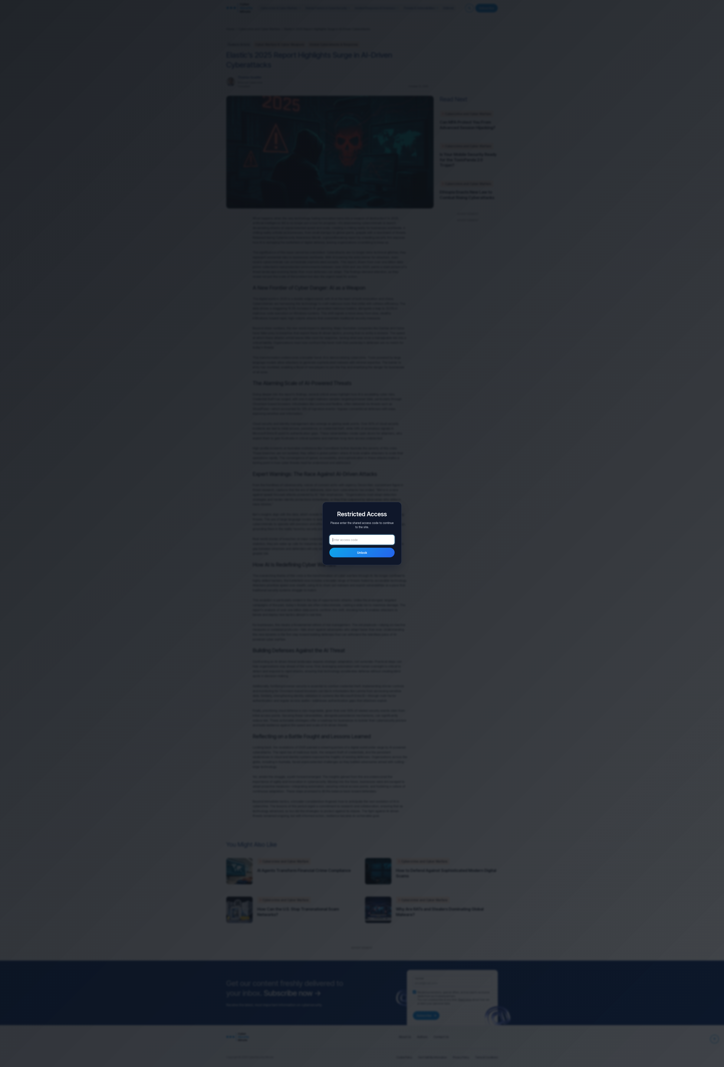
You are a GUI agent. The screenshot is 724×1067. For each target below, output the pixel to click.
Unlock (362, 553)
